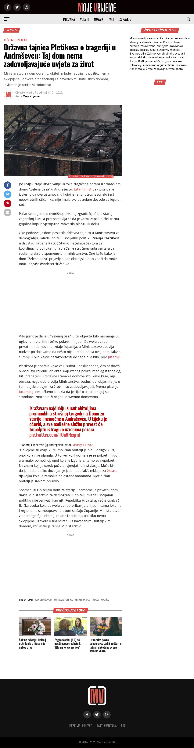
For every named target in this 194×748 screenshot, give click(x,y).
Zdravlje (125, 19)
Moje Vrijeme (31, 96)
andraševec (44, 600)
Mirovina (69, 19)
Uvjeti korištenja (106, 725)
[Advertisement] (70, 301)
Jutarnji (114, 357)
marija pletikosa (87, 600)
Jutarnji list (83, 189)
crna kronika (64, 600)
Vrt (111, 19)
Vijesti (84, 19)
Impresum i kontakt (80, 725)
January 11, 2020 (83, 445)
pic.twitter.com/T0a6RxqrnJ (54, 434)
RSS (123, 725)
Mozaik (98, 19)
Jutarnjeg (26, 391)
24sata (112, 470)
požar (106, 600)
